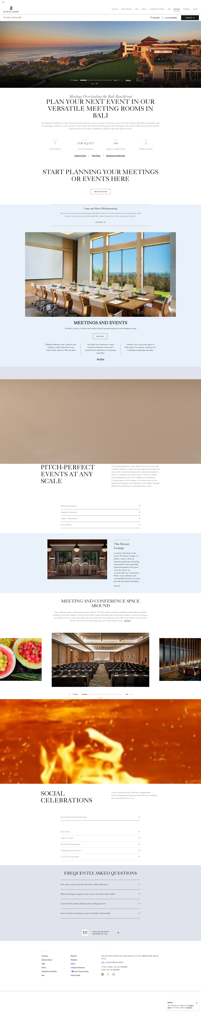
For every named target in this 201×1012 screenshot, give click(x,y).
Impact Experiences (69, 519)
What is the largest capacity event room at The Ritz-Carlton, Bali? (88, 894)
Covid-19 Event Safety (70, 857)
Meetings (177, 9)
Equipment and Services (115, 156)
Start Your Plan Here (100, 191)
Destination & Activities (156, 9)
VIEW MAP (156, 17)
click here (189, 1007)
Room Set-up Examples (70, 844)
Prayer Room (66, 525)
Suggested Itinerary (69, 512)
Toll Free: (114, 967)
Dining (144, 9)
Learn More (100, 336)
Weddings (186, 9)
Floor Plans (96, 156)
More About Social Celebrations (74, 817)
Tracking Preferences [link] (78, 967)
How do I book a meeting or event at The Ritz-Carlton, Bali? (85, 913)
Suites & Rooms (126, 9)
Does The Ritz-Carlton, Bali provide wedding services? (83, 904)
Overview (115, 9)
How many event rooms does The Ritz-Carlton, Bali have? (84, 885)
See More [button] (100, 359)
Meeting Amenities (69, 506)
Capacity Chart (80, 156)
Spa (169, 9)
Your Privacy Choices (81, 971)
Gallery (195, 9)
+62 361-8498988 (171, 17)
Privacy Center (75, 975)
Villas (137, 9)
